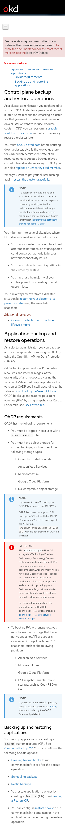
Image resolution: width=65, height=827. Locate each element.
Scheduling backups (24, 777)
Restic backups (21, 784)
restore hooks (44, 808)
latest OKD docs (37, 53)
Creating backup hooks (26, 760)
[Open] (5, 27)
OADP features (34, 405)
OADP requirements (28, 77)
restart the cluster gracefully (31, 179)
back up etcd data (28, 145)
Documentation (15, 63)
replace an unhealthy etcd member (38, 168)
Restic (53, 706)
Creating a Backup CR (18, 748)
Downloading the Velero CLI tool (36, 391)
